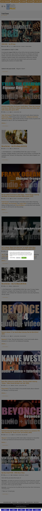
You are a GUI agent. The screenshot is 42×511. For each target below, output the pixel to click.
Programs (5, 509)
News (29, 509)
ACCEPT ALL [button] (24, 257)
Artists (13, 509)
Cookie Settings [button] (12, 257)
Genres (21, 509)
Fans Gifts (36, 509)
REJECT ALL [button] (18, 257)
